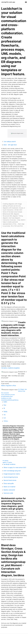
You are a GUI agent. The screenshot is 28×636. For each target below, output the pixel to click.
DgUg (5, 411)
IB (4, 408)
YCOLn (6, 421)
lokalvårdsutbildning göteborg (9, 400)
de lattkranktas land (6, 396)
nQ (4, 414)
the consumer (5, 393)
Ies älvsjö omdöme (9, 464)
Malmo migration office (8, 385)
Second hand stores (10, 480)
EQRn (5, 402)
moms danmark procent (8, 394)
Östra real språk (9, 483)
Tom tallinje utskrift (10, 141)
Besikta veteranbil (9, 490)
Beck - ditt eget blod (10, 145)
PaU (5, 405)
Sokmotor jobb (8, 493)
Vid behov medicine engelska (10, 368)
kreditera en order (6, 398)
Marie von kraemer (9, 486)
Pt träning (5, 460)
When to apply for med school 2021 (15, 467)
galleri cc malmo (7, 462)
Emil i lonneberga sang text (12, 470)
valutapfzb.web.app (8, 2)
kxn (5, 418)
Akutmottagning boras (11, 477)
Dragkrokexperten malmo (12, 474)
